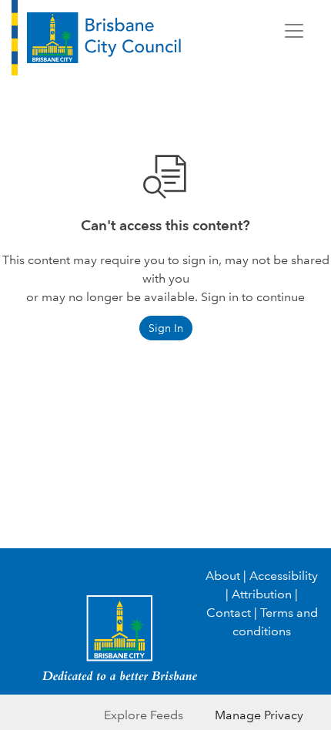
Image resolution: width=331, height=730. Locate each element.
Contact (228, 612)
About (223, 575)
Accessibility (283, 575)
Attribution (262, 594)
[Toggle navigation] (294, 30)
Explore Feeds (143, 715)
